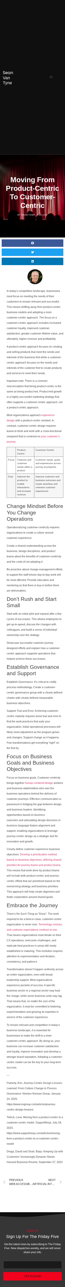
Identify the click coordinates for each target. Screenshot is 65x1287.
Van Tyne (8, 77)
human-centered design (39, 783)
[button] (51, 77)
